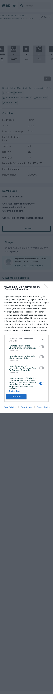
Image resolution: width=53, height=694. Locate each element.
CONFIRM (16, 397)
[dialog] (26, 347)
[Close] (47, 287)
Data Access (26, 407)
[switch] (41, 346)
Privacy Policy (43, 407)
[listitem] (26, 340)
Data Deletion (10, 407)
